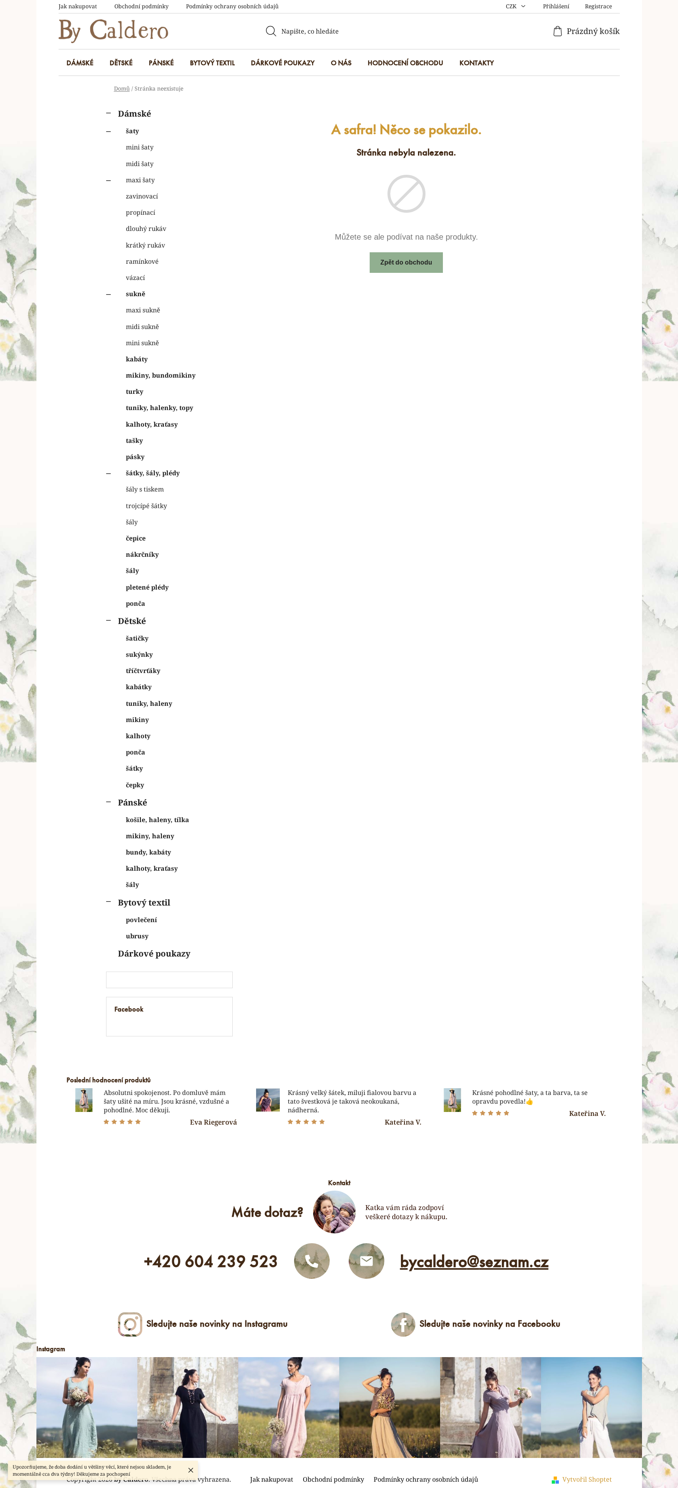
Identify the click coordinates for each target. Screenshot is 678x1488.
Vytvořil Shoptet (587, 1479)
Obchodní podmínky (141, 6)
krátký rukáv (145, 245)
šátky (134, 768)
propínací (140, 212)
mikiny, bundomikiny (161, 375)
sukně (135, 293)
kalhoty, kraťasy (152, 424)
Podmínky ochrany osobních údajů (232, 6)
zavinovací (142, 196)
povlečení (141, 919)
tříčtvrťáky (143, 670)
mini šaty (140, 147)
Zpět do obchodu (406, 262)
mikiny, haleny (150, 836)
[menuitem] (80, 62)
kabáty (137, 359)
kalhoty (138, 736)
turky (134, 391)
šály (132, 522)
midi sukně (142, 326)
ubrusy (137, 936)
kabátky (139, 687)
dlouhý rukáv (146, 228)
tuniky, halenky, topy (159, 407)
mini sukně (142, 342)
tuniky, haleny (149, 703)
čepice (136, 538)
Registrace (598, 6)
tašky (134, 440)
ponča (135, 603)
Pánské (132, 802)
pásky (135, 456)
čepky (135, 785)
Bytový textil (144, 902)
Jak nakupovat (78, 6)
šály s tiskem (145, 489)
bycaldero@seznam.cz (474, 1261)
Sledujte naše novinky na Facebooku (490, 1323)
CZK (512, 6)
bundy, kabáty (148, 852)
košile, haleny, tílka (157, 819)
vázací (135, 277)
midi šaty (140, 163)
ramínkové (142, 261)
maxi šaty (140, 180)
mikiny (137, 719)
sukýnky (139, 654)
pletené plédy (147, 587)
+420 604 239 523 (211, 1261)
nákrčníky (142, 554)
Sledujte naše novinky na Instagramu (217, 1323)
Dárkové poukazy (154, 953)
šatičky (137, 638)
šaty (132, 131)
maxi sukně (143, 310)
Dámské (134, 113)
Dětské (132, 620)
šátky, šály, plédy (153, 473)
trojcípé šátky (146, 505)
